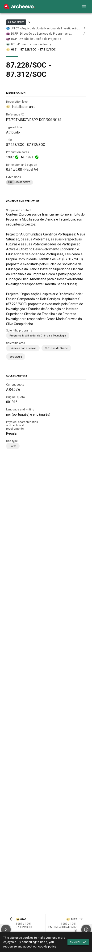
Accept (75, 941)
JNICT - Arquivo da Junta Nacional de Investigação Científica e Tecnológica (44, 28)
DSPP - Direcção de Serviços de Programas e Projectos (40, 34)
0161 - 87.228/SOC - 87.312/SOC (33, 49)
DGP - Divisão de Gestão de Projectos (36, 39)
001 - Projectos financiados (29, 44)
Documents (16, 22)
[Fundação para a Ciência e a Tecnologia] (19, 7)
